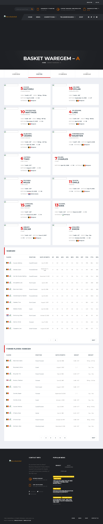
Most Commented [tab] (69, 466)
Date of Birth (45, 257)
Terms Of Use (27, 520)
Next (93, 340)
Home (30, 17)
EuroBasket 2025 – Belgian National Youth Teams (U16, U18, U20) (63, 501)
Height (76, 355)
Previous (11, 340)
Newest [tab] (58, 465)
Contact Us (95, 518)
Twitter (41, 491)
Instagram (33, 494)
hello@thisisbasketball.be (68, 10)
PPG (77, 257)
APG (62, 257)
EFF (82, 257)
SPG (67, 257)
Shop (81, 17)
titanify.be (43, 10)
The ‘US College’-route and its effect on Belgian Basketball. (63, 482)
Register (89, 2)
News (38, 17)
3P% (97, 257)
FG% (86, 257)
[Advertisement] (51, 35)
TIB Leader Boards (67, 17)
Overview (16, 73)
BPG (72, 257)
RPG (57, 257)
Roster (39, 73)
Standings (63, 73)
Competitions (49, 17)
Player (8, 257)
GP (53, 257)
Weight (90, 355)
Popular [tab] (63, 471)
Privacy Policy (18, 520)
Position (32, 257)
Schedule (87, 73)
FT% (92, 257)
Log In (97, 2)
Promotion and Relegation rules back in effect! (63, 491)
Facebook (33, 491)
